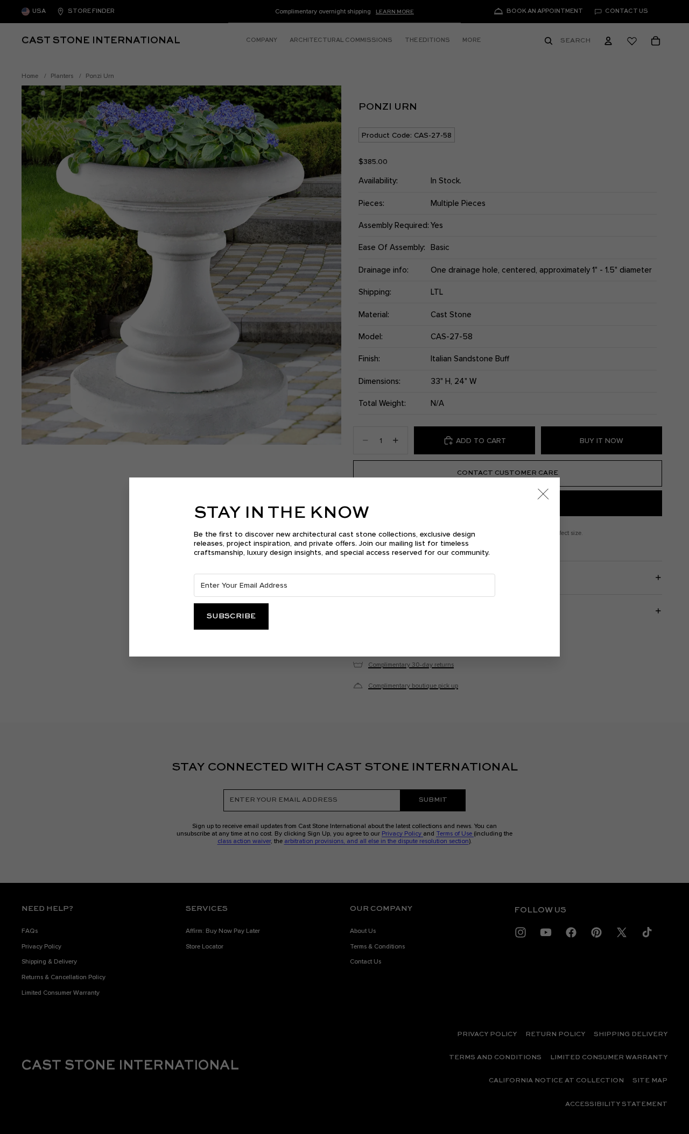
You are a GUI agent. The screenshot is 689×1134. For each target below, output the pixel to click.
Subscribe (231, 616)
